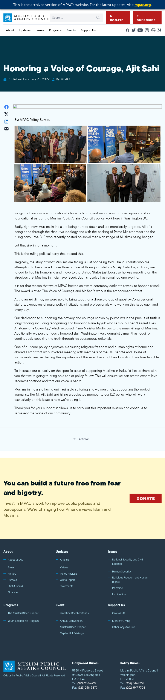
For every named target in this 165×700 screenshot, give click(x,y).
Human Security (121, 571)
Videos (64, 567)
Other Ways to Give (123, 627)
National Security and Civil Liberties (127, 561)
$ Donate (117, 18)
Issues (112, 551)
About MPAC (15, 560)
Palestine (117, 588)
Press (11, 567)
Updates (62, 551)
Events (71, 30)
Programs (10, 604)
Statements (66, 586)
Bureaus (12, 580)
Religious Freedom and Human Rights (130, 579)
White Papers (67, 580)
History (12, 574)
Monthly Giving (121, 621)
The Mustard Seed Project (23, 613)
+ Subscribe (146, 18)
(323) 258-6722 (84, 683)
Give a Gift (118, 613)
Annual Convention (71, 621)
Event (60, 604)
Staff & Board (15, 586)
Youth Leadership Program (23, 621)
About (8, 551)
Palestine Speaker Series (74, 613)
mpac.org (142, 4)
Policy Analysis (68, 574)
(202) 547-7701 (132, 683)
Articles (84, 439)
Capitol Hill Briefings (72, 633)
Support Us (116, 604)
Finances (13, 592)
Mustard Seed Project (73, 627)
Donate (145, 498)
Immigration (119, 594)
